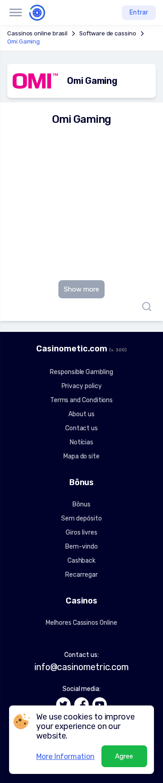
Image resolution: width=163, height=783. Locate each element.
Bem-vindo (81, 546)
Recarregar (81, 575)
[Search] (144, 306)
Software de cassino (107, 33)
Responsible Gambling (81, 372)
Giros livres (81, 532)
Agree (124, 756)
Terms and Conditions (81, 400)
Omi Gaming (23, 41)
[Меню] (15, 13)
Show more (81, 289)
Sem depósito (81, 518)
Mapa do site (81, 456)
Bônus (81, 504)
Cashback (81, 560)
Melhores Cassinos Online (81, 623)
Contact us (81, 428)
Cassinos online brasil (37, 33)
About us (81, 414)
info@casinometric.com (81, 666)
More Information (65, 756)
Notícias (81, 442)
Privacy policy (82, 386)
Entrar (138, 12)
